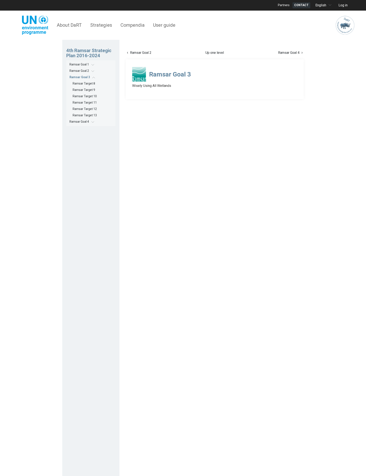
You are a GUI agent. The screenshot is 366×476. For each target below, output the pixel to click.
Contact (301, 5)
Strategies (101, 25)
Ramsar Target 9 (84, 90)
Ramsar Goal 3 (79, 77)
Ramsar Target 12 (85, 109)
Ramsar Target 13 (85, 115)
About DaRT (69, 25)
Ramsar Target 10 (85, 96)
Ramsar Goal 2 (79, 70)
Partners (284, 5)
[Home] (345, 25)
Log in (343, 5)
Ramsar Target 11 (85, 102)
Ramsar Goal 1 (79, 64)
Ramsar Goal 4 (79, 121)
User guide (164, 25)
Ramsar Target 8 (84, 83)
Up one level (214, 53)
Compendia (133, 25)
